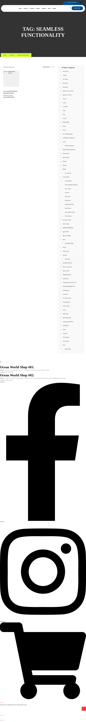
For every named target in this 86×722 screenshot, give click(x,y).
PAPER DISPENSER (68, 227)
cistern (64, 102)
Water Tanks (66, 341)
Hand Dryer (68, 200)
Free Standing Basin (68, 134)
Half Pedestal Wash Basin (69, 149)
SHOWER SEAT (67, 274)
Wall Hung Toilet (67, 317)
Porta (64, 239)
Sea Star (65, 255)
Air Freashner (68, 181)
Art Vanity (65, 79)
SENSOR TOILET (67, 263)
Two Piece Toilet (67, 298)
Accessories (66, 71)
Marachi (65, 165)
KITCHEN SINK (69, 243)
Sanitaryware (66, 251)
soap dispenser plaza (70, 212)
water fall (65, 333)
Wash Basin (66, 325)
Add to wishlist (11, 97)
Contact (54, 8)
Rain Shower (68, 208)
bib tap (64, 98)
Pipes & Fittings (67, 235)
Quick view (5, 97)
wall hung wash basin (68, 321)
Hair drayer (67, 196)
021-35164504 (73, 2)
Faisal (64, 126)
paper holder (66, 231)
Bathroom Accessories (68, 91)
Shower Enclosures (67, 267)
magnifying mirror (69, 204)
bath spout (65, 87)
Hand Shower (66, 153)
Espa (64, 114)
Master (64, 169)
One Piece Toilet (67, 220)
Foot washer (68, 188)
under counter (66, 306)
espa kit (65, 118)
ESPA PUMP (66, 122)
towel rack (65, 294)
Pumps (64, 247)
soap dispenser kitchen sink (69, 282)
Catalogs (44, 8)
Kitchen (65, 161)
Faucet (64, 130)
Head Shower (66, 157)
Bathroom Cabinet (67, 95)
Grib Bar (67, 192)
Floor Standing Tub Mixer (71, 184)
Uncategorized (66, 302)
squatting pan (66, 290)
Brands (38, 8)
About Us (26, 8)
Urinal (64, 310)
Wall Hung (65, 313)
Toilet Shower (68, 216)
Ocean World (66, 177)
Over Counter (66, 224)
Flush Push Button (69, 145)
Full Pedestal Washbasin (69, 138)
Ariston (64, 75)
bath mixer (65, 83)
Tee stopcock (68, 173)
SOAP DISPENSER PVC (69, 286)
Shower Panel (66, 270)
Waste (64, 329)
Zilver (64, 345)
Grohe (64, 141)
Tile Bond (67, 259)
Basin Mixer (68, 349)
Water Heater (66, 337)
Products (32, 8)
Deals (49, 8)
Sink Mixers (66, 278)
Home (20, 8)
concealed (65, 106)
